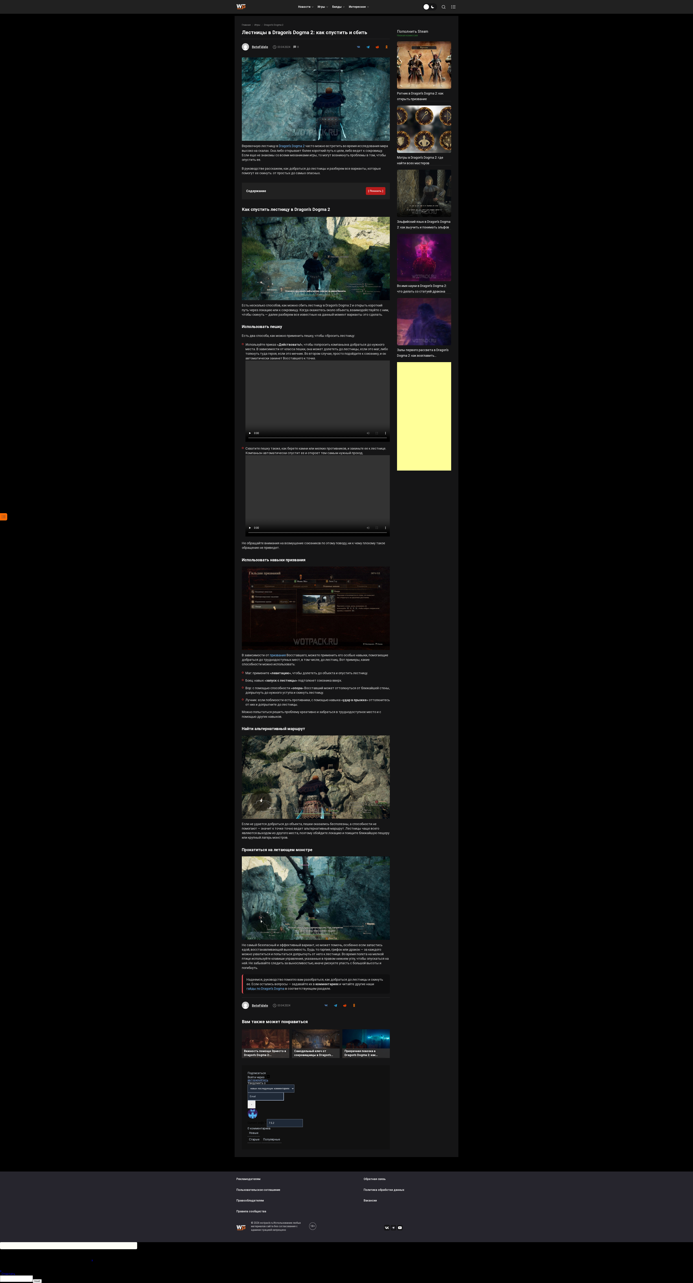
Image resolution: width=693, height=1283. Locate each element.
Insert (37, 1281)
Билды (337, 6)
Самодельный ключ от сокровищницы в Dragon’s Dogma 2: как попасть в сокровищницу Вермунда (312, 1053)
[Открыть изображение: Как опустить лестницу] (316, 258)
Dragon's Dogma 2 (273, 24)
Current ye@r (257, 1123)
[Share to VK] (358, 47)
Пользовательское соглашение (258, 1189)
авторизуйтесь (258, 1080)
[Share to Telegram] (368, 47)
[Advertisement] (424, 416)
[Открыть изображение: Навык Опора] (316, 608)
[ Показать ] (375, 190)
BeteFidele (260, 47)
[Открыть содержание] (453, 7)
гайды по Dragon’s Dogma (265, 988)
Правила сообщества (251, 1211)
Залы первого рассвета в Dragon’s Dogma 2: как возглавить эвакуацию (423, 355)
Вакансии (370, 1200)
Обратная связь (375, 1179)
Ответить (8, 1274)
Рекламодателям (248, 1179)
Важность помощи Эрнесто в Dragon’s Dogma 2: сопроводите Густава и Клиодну (265, 1053)
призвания (278, 655)
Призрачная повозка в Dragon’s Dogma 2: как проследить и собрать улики (365, 1053)
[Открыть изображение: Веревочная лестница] (316, 99)
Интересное (357, 6)
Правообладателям (250, 1200)
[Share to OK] (386, 47)
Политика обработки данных (384, 1189)
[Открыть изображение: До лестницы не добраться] (316, 777)
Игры (321, 6)
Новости (304, 6)
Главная (246, 24)
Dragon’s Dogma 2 (292, 146)
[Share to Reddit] (377, 47)
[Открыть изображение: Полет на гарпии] (316, 898)
